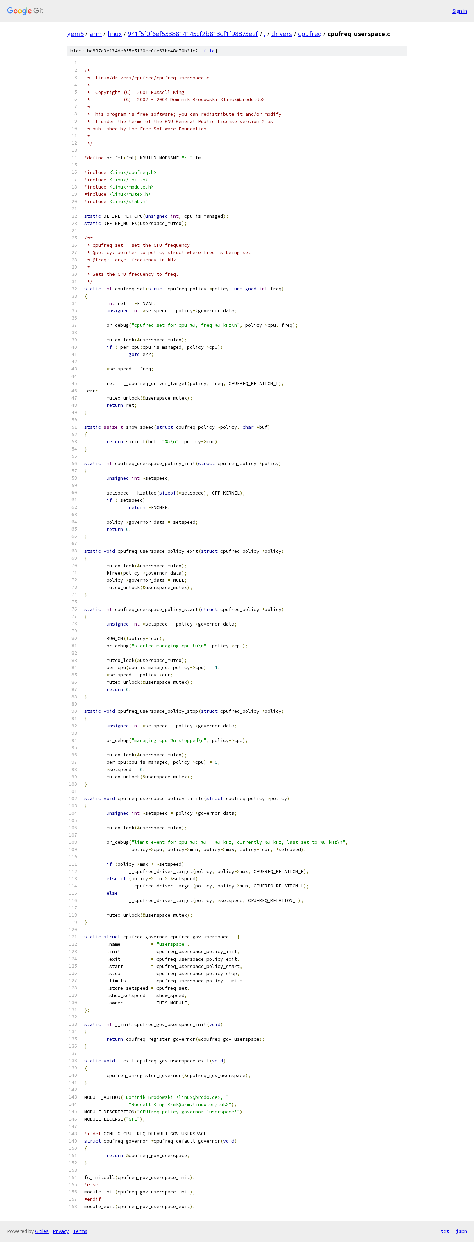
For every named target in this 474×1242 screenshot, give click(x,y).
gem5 (75, 33)
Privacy (61, 1231)
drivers (281, 33)
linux (115, 33)
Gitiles (42, 1231)
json (461, 1231)
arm (96, 33)
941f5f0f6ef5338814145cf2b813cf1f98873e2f (193, 33)
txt (445, 1231)
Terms (80, 1231)
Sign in (459, 11)
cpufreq (310, 33)
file (209, 51)
